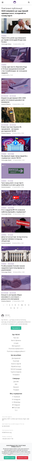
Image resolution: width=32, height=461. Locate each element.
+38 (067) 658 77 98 (7, 438)
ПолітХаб (16, 361)
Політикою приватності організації (20, 454)
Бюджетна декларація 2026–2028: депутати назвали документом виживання (13, 100)
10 (15, 305)
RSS (16, 384)
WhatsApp (16, 402)
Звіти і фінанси (16, 340)
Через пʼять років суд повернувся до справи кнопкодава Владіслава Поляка (13, 40)
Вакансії (16, 387)
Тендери (16, 390)
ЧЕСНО (7, 315)
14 (28, 305)
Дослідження (16, 358)
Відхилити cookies (22, 457)
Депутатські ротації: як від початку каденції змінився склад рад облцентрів (14, 239)
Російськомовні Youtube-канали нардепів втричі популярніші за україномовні (13, 268)
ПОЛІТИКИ (11, 154)
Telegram (16, 405)
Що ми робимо (16, 355)
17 (17, 308)
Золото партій (16, 364)
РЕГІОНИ (10, 181)
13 (25, 305)
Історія (16, 343)
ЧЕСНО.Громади (16, 369)
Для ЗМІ (16, 382)
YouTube (17, 408)
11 (18, 305)
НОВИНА (3, 35)
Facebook (16, 397)
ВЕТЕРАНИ (13, 96)
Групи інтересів (16, 372)
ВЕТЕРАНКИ (4, 96)
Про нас (16, 338)
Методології (16, 346)
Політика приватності (16, 349)
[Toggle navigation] (2, 2)
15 (11, 308)
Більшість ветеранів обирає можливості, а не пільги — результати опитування (11, 297)
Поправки (16, 375)
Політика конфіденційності (16, 351)
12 (22, 305)
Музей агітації (16, 366)
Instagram (16, 399)
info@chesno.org (6, 432)
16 (14, 308)
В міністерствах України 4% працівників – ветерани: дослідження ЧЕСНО (11, 129)
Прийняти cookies (9, 457)
